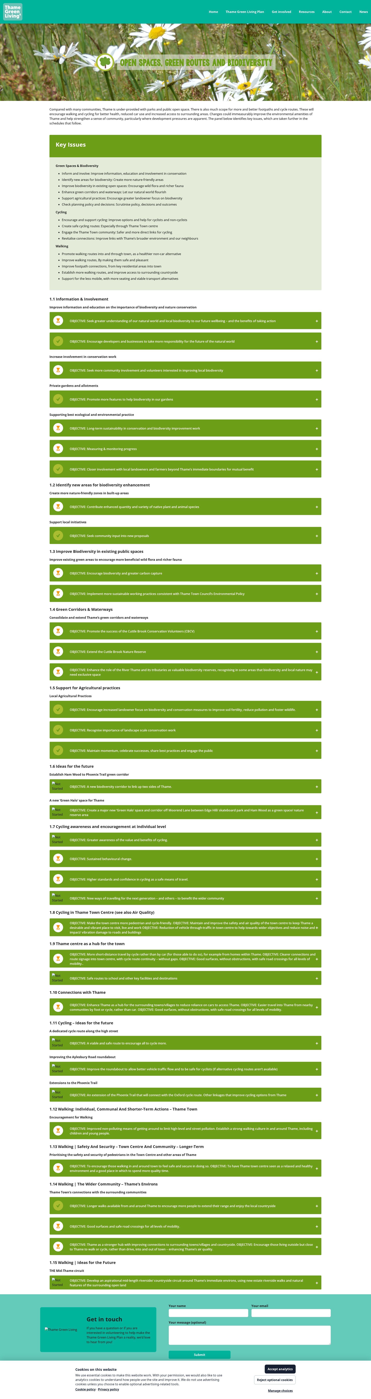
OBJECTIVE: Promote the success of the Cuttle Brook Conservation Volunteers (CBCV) (194, 631)
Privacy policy (108, 1389)
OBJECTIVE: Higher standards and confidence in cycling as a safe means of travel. (194, 879)
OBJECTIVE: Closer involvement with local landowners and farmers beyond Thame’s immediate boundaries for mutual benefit (194, 469)
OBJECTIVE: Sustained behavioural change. (194, 859)
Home (213, 12)
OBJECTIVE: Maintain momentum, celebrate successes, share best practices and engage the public (194, 750)
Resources (307, 12)
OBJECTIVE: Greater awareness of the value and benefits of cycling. (194, 840)
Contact (346, 12)
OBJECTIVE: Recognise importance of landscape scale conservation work (194, 730)
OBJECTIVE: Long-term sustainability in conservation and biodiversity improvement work (194, 428)
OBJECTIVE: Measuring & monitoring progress (194, 449)
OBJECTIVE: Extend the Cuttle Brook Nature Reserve (194, 651)
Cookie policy (85, 1389)
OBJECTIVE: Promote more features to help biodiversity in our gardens (194, 399)
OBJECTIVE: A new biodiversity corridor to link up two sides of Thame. (194, 786)
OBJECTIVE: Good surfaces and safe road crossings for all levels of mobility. (194, 1226)
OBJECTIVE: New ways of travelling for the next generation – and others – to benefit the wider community (194, 898)
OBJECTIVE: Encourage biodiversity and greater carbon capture (194, 573)
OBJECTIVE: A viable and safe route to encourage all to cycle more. (194, 1043)
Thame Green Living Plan (245, 12)
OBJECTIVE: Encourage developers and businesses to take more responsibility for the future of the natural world (194, 341)
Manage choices (280, 1391)
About (327, 12)
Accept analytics (280, 1369)
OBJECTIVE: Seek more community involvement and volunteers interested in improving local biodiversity (194, 370)
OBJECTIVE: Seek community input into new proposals (194, 536)
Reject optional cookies (275, 1380)
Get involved (281, 12)
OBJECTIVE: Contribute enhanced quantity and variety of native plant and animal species (194, 507)
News (363, 12)
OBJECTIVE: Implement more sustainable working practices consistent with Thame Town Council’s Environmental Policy (194, 594)
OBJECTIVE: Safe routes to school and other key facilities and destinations (194, 978)
